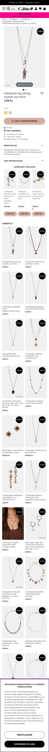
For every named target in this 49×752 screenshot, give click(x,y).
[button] (37, 8)
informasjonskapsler (16, 723)
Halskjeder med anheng (13, 21)
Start (4, 19)
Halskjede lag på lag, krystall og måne (19, 23)
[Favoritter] (41, 8)
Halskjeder (25, 19)
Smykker (13, 19)
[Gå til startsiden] (24, 9)
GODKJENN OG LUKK (24, 744)
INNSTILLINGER (24, 735)
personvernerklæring (13, 721)
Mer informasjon (13, 161)
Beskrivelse (10, 145)
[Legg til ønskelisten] (42, 93)
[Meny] (4, 9)
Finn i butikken (14, 130)
